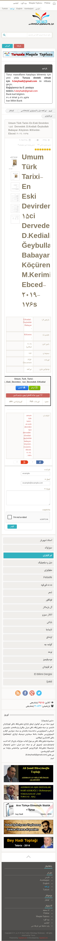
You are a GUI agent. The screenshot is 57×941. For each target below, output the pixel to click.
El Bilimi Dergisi (43, 674)
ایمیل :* (47, 479)
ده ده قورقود (46, 585)
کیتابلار (11, 111)
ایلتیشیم (15, 3)
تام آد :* (47, 470)
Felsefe (47, 577)
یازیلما (19, 46)
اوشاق (49, 637)
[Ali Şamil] (28, 774)
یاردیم (44, 68)
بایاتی (49, 622)
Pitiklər (47, 3)
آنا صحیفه (46, 910)
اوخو (33, 388)
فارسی (37, 9)
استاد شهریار (46, 540)
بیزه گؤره (24, 3)
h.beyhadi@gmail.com (24, 81)
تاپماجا (49, 630)
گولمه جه (48, 644)
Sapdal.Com (22, 938)
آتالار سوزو (47, 615)
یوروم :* (47, 489)
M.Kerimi (28, 335)
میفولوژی (48, 570)
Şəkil (49, 682)
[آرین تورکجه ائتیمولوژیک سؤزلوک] (28, 810)
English (19, 9)
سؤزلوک (48, 548)
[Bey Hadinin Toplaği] (28, 843)
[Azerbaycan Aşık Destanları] (28, 793)
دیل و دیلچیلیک (45, 563)
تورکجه (12, 9)
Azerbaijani (28, 9)
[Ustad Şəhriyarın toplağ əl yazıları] (28, 828)
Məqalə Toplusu (35, 3)
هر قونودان (47, 667)
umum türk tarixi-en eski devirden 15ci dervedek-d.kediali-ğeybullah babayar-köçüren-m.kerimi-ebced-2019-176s (27, 436)
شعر (50, 592)
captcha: (46, 510)
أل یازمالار (47, 607)
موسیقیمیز (47, 659)
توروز (6, 715)
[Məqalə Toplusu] (28, 57)
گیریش (7, 46)
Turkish (5, 9)
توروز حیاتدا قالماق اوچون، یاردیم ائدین (26, 395)
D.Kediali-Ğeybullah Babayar (27, 322)
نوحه (50, 652)
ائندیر (20, 388)
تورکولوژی (47, 555)
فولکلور (49, 600)
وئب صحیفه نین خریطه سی (40, 926)
